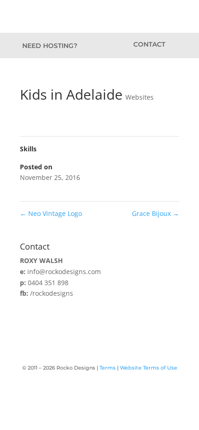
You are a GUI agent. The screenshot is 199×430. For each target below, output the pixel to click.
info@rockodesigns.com (64, 271)
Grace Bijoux (155, 213)
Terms (108, 367)
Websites (139, 97)
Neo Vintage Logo (51, 213)
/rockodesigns (51, 293)
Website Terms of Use (148, 367)
